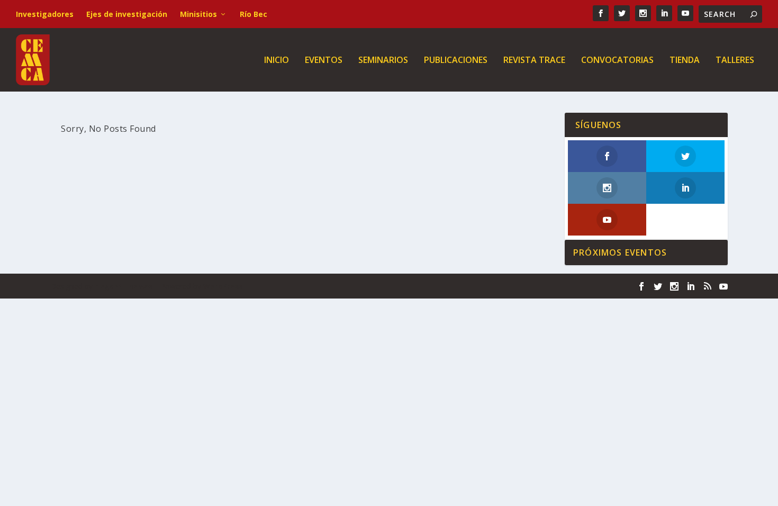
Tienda (685, 61)
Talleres (735, 61)
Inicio (276, 61)
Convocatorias (617, 61)
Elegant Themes (123, 286)
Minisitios (198, 14)
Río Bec (253, 14)
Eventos (323, 61)
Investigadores (45, 14)
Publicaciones (455, 61)
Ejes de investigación (126, 14)
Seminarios (383, 61)
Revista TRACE (534, 61)
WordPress (222, 286)
